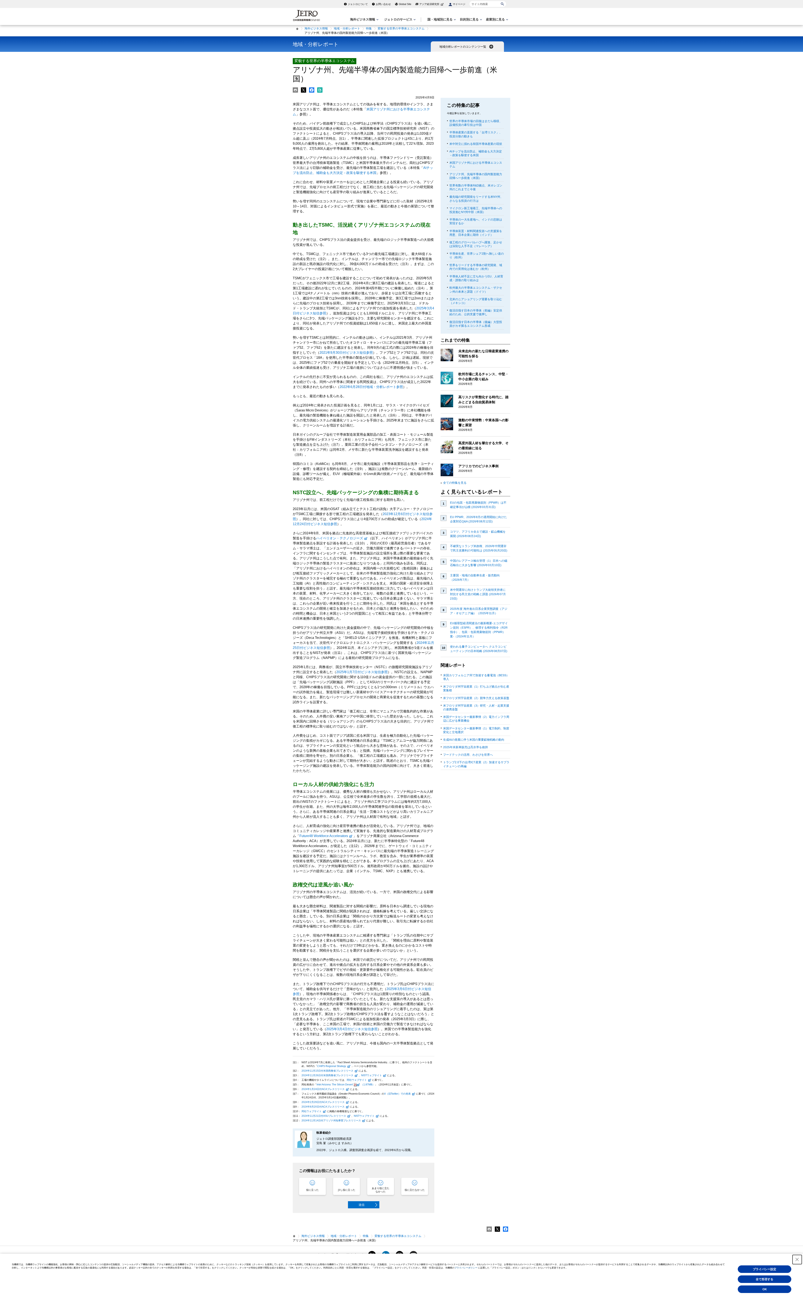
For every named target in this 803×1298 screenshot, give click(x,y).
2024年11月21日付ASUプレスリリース (324, 1115)
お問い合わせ (383, 4)
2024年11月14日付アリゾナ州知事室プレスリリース (331, 1120)
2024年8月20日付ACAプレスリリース (323, 1106)
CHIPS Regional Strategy (331, 1066)
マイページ (459, 4)
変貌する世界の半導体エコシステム (401, 28)
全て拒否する (764, 1279)
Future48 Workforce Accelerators (323, 836)
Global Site (405, 4)
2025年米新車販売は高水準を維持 (465, 747)
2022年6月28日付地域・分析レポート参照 (371, 387)
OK (764, 1289)
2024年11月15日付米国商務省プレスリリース (327, 1070)
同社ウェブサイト (357, 1079)
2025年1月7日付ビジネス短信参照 (362, 672)
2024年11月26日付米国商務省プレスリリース (327, 1075)
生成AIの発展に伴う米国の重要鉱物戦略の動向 (473, 739)
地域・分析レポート (347, 28)
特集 (369, 28)
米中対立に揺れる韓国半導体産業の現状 (475, 143)
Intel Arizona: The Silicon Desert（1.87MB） (346, 1084)
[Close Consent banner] (797, 1259)
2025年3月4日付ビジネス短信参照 (352, 1029)
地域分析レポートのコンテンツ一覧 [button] (463, 46)
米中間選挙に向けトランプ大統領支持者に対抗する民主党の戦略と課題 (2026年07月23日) (478, 594)
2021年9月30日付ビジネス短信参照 (346, 352)
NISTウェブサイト (371, 1075)
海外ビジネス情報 (316, 28)
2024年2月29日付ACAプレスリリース (323, 1102)
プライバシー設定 (764, 1269)
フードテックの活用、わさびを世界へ (468, 754)
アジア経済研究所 (429, 4)
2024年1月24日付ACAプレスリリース (323, 1089)
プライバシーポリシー (465, 1267)
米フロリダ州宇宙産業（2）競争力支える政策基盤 (476, 698)
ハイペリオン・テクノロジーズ (339, 538)
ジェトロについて (358, 4)
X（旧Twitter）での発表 (397, 1093)
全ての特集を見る (455, 482)
